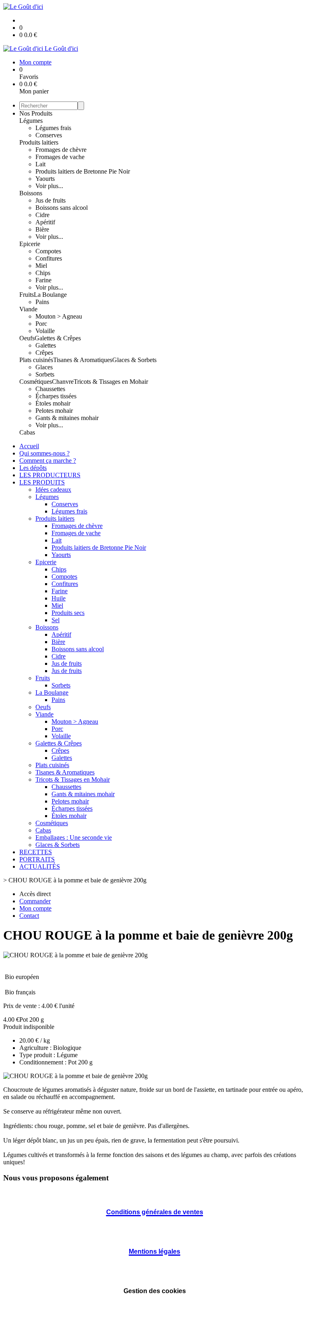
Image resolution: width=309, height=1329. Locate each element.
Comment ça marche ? (47, 460)
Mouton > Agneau (58, 316)
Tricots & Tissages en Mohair (111, 381)
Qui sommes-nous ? (44, 453)
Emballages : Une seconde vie (73, 837)
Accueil (29, 446)
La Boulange (50, 294)
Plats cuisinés (36, 359)
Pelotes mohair (54, 410)
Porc (41, 323)
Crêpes (44, 352)
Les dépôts (33, 467)
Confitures (48, 258)
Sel (56, 620)
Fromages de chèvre (61, 149)
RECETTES (35, 852)
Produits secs (68, 612)
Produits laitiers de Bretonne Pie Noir (82, 171)
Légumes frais (53, 127)
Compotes (48, 251)
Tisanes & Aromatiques (82, 359)
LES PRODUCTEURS (49, 475)
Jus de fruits (50, 200)
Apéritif (45, 222)
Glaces (44, 367)
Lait (40, 164)
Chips (42, 272)
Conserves (48, 135)
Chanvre (63, 381)
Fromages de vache (59, 156)
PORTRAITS (37, 859)
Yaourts (45, 178)
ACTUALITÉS (39, 866)
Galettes (45, 345)
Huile (59, 598)
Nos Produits (35, 113)
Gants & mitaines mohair (67, 417)
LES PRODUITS (42, 482)
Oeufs (27, 338)
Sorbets (44, 374)
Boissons (30, 193)
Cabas (27, 432)
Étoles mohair (52, 403)
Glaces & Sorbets (134, 359)
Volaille (45, 330)
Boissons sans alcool (61, 207)
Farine (43, 280)
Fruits (26, 294)
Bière (42, 229)
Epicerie (29, 243)
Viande (28, 309)
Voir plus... (49, 185)
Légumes (31, 120)
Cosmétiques (35, 381)
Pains (42, 301)
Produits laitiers (38, 142)
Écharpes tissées (55, 396)
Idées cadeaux (53, 489)
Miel (41, 265)
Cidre (42, 214)
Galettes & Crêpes (58, 338)
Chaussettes (50, 388)
